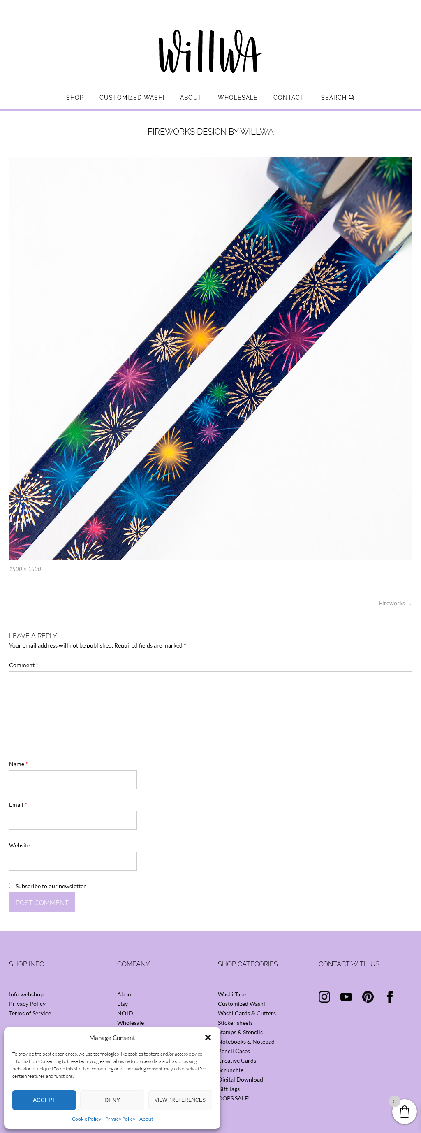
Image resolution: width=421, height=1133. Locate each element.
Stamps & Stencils (240, 1032)
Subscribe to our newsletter (50, 885)
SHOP (75, 97)
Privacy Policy (120, 1119)
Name (18, 763)
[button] (208, 1037)
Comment (23, 665)
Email (18, 804)
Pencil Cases (234, 1050)
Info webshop (26, 994)
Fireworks (395, 602)
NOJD (125, 1013)
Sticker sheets (235, 1022)
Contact (288, 97)
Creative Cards (237, 1060)
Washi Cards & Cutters (247, 1013)
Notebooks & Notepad (246, 1041)
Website (19, 845)
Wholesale (238, 97)
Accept (44, 1100)
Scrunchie (230, 1069)
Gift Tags (229, 1088)
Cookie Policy (86, 1119)
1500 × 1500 (25, 569)
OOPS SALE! (234, 1098)
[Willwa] (210, 38)
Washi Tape (232, 994)
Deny (112, 1100)
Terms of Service (30, 1013)
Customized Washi (131, 97)
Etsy (122, 1003)
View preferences (180, 1100)
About (146, 1119)
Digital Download (240, 1079)
